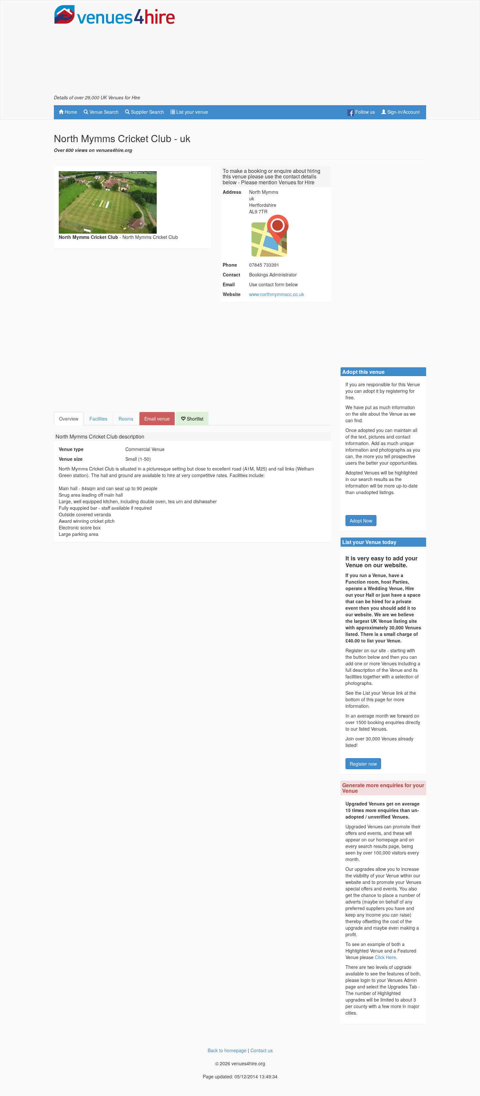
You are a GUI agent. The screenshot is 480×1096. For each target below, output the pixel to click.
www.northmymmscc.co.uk (276, 294)
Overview (68, 418)
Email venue (157, 418)
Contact (231, 274)
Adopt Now (361, 520)
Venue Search (103, 111)
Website (232, 294)
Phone (230, 264)
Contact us (261, 1050)
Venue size (71, 459)
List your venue (191, 111)
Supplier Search (147, 111)
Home (70, 111)
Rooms (126, 418)
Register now (363, 763)
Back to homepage (227, 1050)
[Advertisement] (307, 49)
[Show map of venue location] (289, 236)
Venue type (71, 449)
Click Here (385, 957)
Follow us (364, 111)
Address (232, 192)
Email (229, 284)
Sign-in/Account (403, 111)
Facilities (98, 418)
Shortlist (194, 418)
